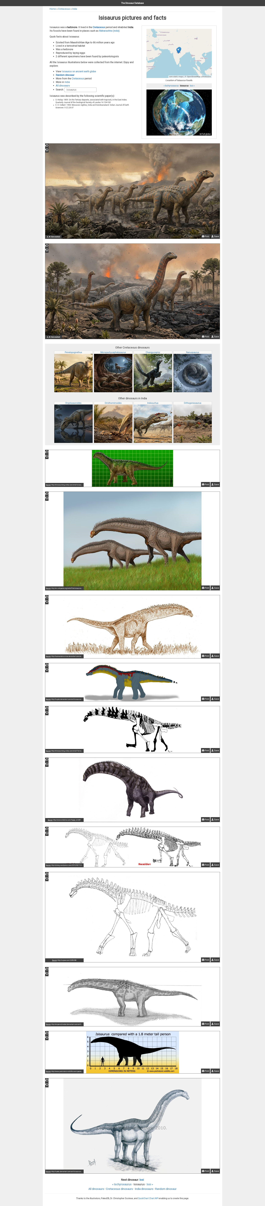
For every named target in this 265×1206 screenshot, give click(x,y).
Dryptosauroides (73, 403)
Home (53, 9)
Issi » (192, 85)
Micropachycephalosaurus (113, 352)
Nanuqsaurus (192, 352)
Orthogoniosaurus (192, 403)
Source (48, 485)
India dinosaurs (144, 1188)
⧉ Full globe (205, 134)
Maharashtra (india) (109, 30)
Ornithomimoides (113, 403)
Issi (141, 1179)
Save (216, 236)
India (74, 9)
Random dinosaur (65, 75)
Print (206, 236)
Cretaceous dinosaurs (119, 1188)
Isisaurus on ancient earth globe (79, 71)
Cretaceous (64, 9)
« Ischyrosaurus (171, 85)
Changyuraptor (153, 352)
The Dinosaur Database (132, 3)
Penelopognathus (73, 352)
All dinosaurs (63, 85)
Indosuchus (152, 403)
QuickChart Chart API (148, 1198)
